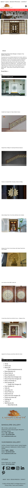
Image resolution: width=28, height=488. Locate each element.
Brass (6, 367)
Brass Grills (8, 373)
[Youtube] (13, 468)
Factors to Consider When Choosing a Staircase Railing (12, 181)
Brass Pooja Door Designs (12, 378)
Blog (7, 1)
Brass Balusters (9, 371)
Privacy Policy (8, 485)
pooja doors (8, 393)
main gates (8, 390)
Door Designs (8, 382)
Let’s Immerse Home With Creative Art (9, 282)
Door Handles (8, 386)
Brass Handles (9, 375)
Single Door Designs (13, 384)
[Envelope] (8, 468)
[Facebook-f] (3, 468)
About (3, 1)
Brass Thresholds (9, 380)
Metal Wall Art (11, 405)
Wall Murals (8, 403)
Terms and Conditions (18, 485)
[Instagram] (18, 468)
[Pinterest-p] (3, 473)
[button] (26, 6)
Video (6, 401)
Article (6, 365)
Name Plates (8, 391)
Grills (6, 388)
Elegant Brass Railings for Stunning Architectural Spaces (12, 147)
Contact (24, 1)
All (5, 364)
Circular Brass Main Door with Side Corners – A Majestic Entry (13, 318)
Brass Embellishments (14, 369)
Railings (7, 399)
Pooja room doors (9, 397)
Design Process (15, 1)
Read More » (4, 71)
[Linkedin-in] (22, 468)
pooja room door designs (11, 395)
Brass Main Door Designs (12, 377)
